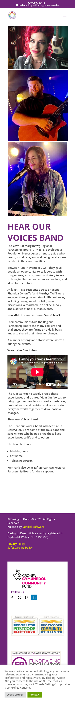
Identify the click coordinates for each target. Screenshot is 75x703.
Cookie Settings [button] (15, 694)
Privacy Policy (16, 543)
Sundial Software (33, 526)
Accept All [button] (35, 694)
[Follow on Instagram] (27, 597)
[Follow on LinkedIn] (34, 597)
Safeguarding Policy (20, 547)
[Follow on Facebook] (12, 597)
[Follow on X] (19, 597)
